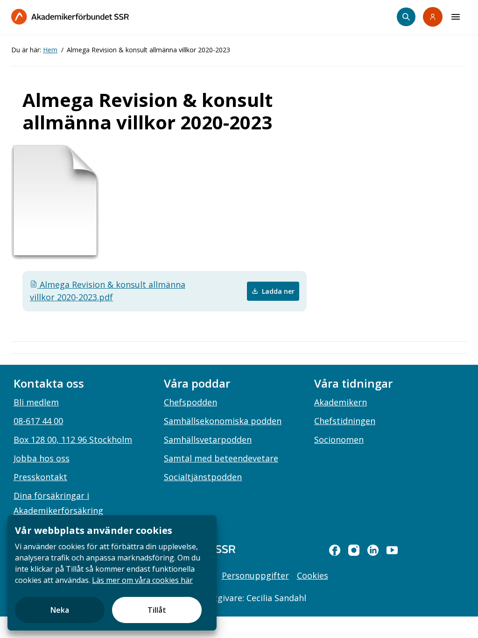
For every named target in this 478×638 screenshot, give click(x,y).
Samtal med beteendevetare (221, 458)
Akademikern (340, 402)
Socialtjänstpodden (203, 476)
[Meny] (455, 17)
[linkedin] (373, 550)
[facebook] (334, 550)
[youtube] (392, 550)
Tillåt (157, 610)
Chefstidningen (344, 420)
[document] (112, 573)
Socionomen (339, 439)
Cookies (312, 575)
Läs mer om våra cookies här (142, 580)
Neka (59, 610)
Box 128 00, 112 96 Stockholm (73, 439)
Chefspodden (190, 402)
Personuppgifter (255, 575)
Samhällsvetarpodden (208, 439)
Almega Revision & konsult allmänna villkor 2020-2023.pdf (107, 291)
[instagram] (353, 550)
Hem (50, 49)
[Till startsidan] (70, 16)
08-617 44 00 (38, 420)
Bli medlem (36, 402)
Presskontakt (40, 476)
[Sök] (406, 16)
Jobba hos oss (42, 458)
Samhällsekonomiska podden (222, 420)
